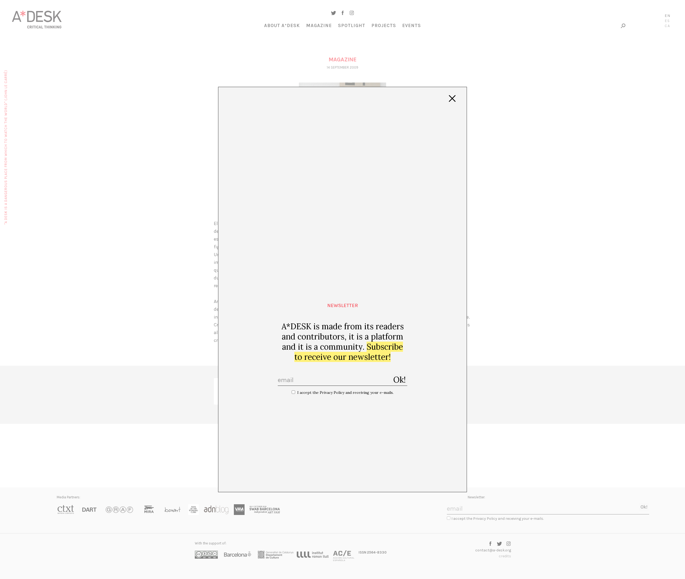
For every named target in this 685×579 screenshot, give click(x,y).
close (452, 98)
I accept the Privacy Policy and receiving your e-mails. (345, 392)
